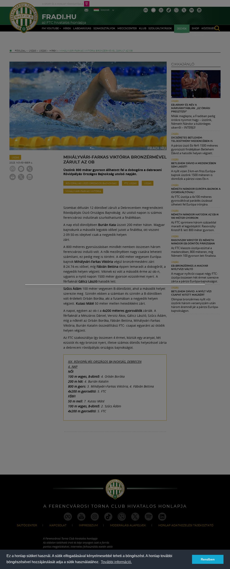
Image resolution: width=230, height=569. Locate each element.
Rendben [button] (208, 559)
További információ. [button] (116, 562)
